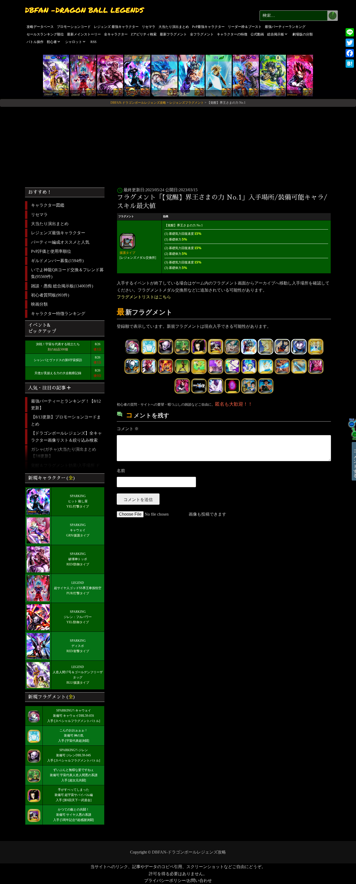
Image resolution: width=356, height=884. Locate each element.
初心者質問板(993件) (50, 295)
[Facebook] (350, 53)
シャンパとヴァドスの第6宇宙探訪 (58, 360)
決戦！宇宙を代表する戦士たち (58, 344)
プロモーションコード (74, 27)
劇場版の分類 (302, 34)
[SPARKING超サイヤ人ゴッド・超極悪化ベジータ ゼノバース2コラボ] (300, 75)
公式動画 (257, 34)
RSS (93, 42)
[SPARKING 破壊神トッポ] (110, 75)
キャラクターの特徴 (232, 34)
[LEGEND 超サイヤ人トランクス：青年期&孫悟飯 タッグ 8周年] (246, 75)
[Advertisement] (178, 145)
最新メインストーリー (84, 34)
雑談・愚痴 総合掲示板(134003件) (62, 286)
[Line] (350, 32)
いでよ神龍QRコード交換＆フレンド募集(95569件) (67, 273)
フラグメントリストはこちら (144, 297)
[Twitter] (350, 43)
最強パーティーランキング (285, 27)
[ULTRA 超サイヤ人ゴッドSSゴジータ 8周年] (164, 75)
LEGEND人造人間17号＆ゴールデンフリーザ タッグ (78, 672)
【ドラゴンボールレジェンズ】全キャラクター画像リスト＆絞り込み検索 (66, 436)
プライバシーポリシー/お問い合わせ (178, 880)
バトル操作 (35, 42)
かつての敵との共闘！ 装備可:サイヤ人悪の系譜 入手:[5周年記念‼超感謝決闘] (73, 815)
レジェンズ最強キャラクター (58, 233)
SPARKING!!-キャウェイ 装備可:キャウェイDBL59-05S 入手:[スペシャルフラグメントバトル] (73, 716)
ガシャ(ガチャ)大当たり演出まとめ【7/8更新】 (63, 452)
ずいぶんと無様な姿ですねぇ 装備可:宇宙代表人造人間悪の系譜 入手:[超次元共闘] (73, 775)
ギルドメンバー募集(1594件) (57, 260)
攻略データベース (40, 27)
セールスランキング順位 (45, 34)
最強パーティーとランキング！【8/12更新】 (66, 404)
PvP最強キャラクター (208, 27)
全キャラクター (116, 34)
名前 (121, 470)
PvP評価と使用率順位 (51, 251)
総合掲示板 (275, 34)
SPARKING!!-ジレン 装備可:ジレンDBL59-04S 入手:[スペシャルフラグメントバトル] (73, 755)
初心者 (52, 42)
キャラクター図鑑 (47, 205)
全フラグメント (202, 34)
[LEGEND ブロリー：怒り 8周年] (273, 75)
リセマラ (148, 27)
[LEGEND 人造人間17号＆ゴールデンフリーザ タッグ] (56, 75)
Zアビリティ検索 (144, 34)
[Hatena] (350, 63)
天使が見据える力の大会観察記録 (57, 373)
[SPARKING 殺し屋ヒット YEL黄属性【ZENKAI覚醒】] (137, 75)
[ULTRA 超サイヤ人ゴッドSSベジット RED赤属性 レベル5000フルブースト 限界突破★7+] (192, 75)
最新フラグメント (173, 34)
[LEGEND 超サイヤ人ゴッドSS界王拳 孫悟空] (83, 75)
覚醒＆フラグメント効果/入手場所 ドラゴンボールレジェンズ (65, 468)
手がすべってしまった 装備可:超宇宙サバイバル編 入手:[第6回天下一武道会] (73, 795)
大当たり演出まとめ (173, 27)
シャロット (73, 42)
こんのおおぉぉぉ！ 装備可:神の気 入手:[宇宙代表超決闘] (73, 735)
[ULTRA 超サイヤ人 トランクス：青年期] (219, 75)
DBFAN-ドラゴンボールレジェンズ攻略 (189, 852)
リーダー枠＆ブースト (245, 27)
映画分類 (39, 304)
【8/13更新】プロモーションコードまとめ (66, 420)
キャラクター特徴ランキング (58, 313)
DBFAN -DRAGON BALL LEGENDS (84, 10)
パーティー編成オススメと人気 (60, 242)
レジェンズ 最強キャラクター (116, 27)
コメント (128, 428)
